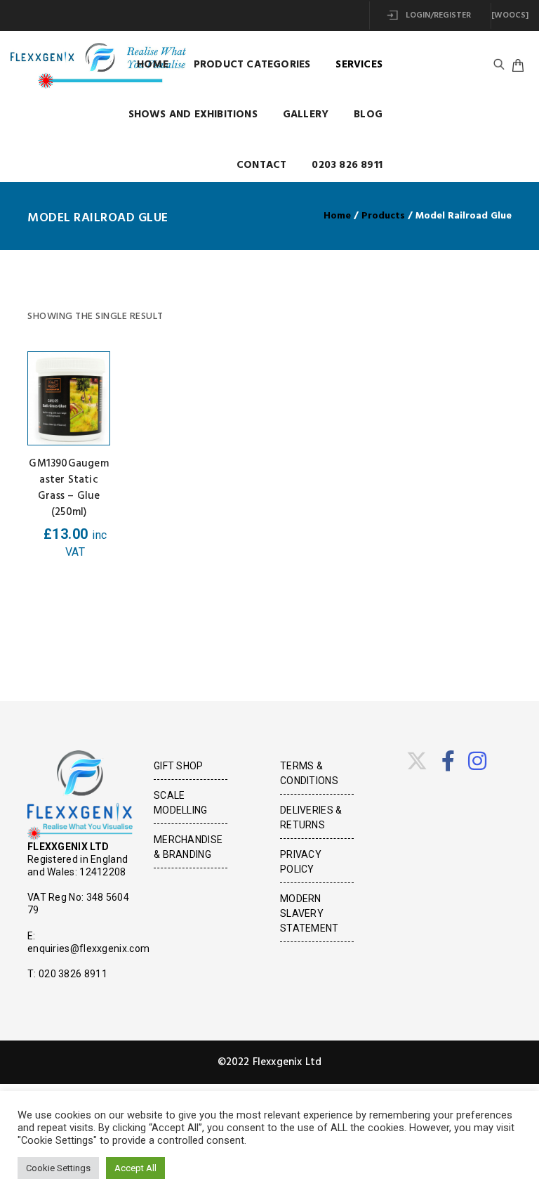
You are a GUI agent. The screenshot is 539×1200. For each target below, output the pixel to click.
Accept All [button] (135, 1168)
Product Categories (252, 64)
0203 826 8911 (347, 165)
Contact (261, 165)
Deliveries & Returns (311, 817)
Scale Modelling (181, 803)
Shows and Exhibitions (193, 114)
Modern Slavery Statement (309, 913)
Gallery (305, 114)
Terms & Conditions (309, 773)
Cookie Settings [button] (58, 1168)
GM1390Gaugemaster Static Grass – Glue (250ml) (68, 488)
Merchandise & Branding (188, 847)
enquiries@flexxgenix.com (88, 948)
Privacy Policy (300, 862)
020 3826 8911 (73, 973)
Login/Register (437, 15)
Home (152, 64)
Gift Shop (179, 765)
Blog (368, 114)
